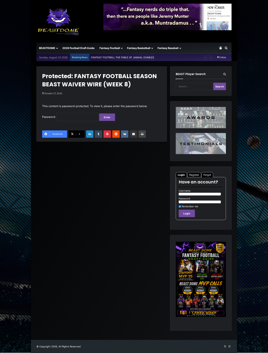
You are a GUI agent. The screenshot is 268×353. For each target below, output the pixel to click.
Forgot (207, 174)
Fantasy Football (110, 48)
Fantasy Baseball (168, 48)
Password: (49, 117)
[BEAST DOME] (58, 21)
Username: (185, 190)
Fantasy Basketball (138, 48)
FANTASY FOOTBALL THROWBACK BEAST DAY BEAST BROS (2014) (129, 57)
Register (194, 174)
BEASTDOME (47, 48)
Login (181, 174)
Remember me (190, 206)
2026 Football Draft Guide (78, 48)
